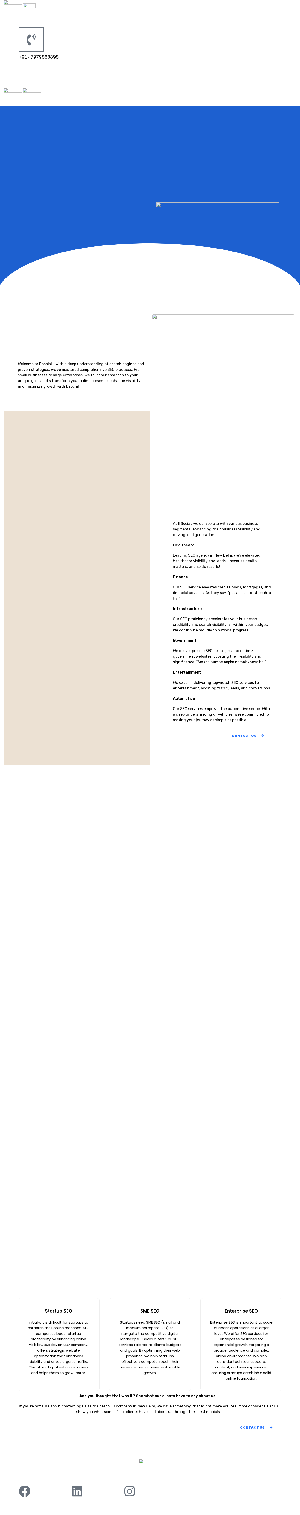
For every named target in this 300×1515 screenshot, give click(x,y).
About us (102, 1475)
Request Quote (165, 1475)
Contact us (196, 1475)
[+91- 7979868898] (31, 39)
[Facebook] (24, 1491)
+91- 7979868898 (39, 57)
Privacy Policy (131, 1475)
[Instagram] (129, 1491)
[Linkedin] (77, 1491)
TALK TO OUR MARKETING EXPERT (51, 68)
